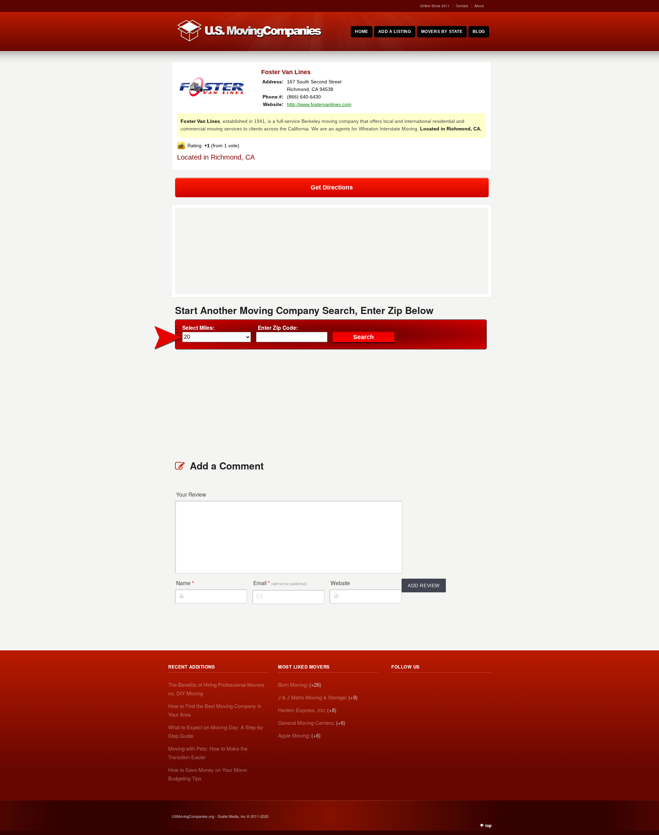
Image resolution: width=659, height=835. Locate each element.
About (479, 5)
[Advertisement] (331, 404)
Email (280, 583)
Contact (462, 5)
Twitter (411, 685)
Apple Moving (293, 735)
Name (185, 583)
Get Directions (332, 187)
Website (340, 583)
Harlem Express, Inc (301, 710)
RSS (396, 685)
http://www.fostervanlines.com (319, 104)
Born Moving (292, 684)
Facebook (426, 685)
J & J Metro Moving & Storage (312, 697)
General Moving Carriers (305, 722)
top (488, 825)
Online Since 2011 (435, 5)
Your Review (191, 494)
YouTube (442, 685)
